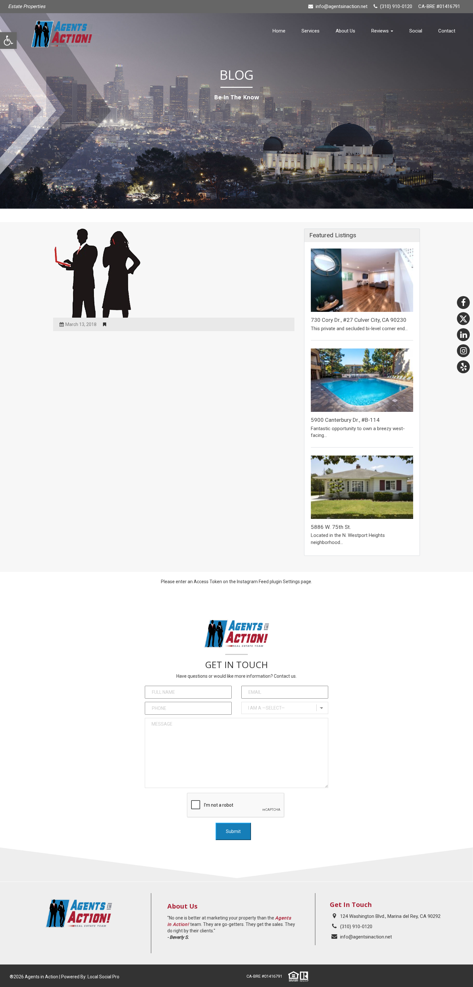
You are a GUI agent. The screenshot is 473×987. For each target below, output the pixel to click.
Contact (446, 31)
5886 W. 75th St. (331, 527)
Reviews (380, 31)
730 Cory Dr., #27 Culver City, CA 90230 (358, 320)
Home (279, 31)
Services (310, 31)
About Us (345, 31)
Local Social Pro (103, 976)
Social (415, 31)
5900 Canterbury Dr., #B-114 (345, 420)
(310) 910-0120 (356, 926)
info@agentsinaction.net (341, 6)
